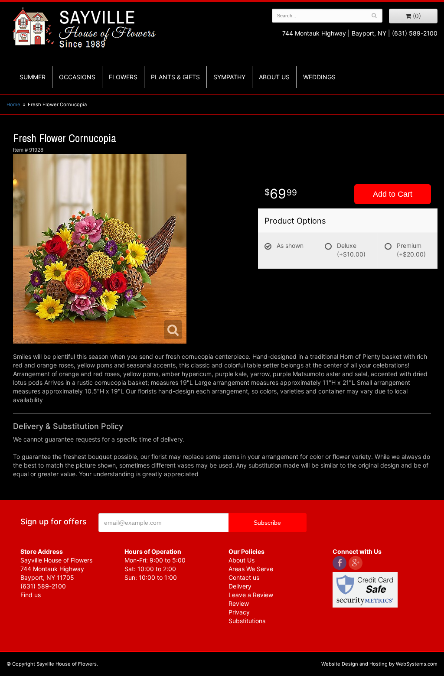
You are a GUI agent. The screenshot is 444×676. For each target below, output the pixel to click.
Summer (33, 77)
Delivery (240, 586)
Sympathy (229, 77)
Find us (30, 594)
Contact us (244, 577)
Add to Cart (392, 194)
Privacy (239, 612)
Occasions (77, 77)
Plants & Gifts (175, 77)
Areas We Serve (251, 568)
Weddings (319, 77)
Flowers (123, 77)
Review (239, 603)
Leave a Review (251, 594)
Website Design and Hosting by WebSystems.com (379, 664)
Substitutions (247, 620)
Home (13, 104)
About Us (242, 560)
